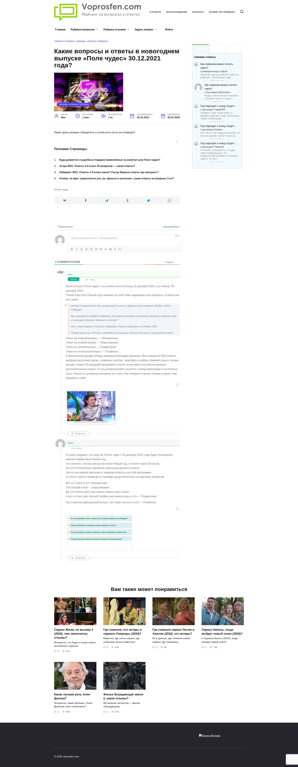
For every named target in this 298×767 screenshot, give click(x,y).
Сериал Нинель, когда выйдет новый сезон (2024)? (222, 631)
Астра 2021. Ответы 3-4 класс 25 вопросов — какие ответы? (97, 165)
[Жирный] (71, 249)
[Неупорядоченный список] (96, 249)
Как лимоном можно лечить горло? (216, 65)
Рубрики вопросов (82, 29)
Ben (70, 274)
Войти (169, 29)
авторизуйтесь (171, 226)
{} (115, 249)
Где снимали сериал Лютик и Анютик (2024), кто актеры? (173, 631)
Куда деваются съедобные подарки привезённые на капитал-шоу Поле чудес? (109, 159)
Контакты (198, 12)
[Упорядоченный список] (91, 249)
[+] (120, 249)
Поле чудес (62, 189)
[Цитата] (100, 249)
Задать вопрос (144, 29)
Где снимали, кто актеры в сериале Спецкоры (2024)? (122, 631)
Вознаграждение (176, 12)
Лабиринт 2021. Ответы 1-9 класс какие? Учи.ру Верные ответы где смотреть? (108, 172)
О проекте (155, 12)
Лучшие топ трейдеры (222, 12)
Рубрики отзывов (114, 29)
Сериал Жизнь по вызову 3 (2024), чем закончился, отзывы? (73, 633)
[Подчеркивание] (81, 249)
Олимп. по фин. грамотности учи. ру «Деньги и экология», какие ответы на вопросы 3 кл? (116, 178)
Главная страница (64, 41)
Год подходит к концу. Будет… (218, 105)
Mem (71, 442)
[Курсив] (76, 249)
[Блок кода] (105, 249)
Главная (60, 29)
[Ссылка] (110, 249)
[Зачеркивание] (86, 249)
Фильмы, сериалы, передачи (92, 41)
